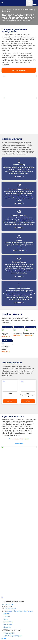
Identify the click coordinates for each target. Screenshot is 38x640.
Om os (6, 614)
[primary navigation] (34, 3)
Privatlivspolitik (9, 633)
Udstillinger (8, 624)
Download (5, 336)
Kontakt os (19, 443)
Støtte (6, 619)
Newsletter (7, 627)
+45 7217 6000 (10, 609)
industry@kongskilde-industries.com (20, 611)
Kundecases (8, 622)
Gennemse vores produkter (19, 439)
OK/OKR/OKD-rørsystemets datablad (6, 348)
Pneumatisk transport (5, 333)
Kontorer (7, 616)
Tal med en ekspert (18, 70)
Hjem (3, 9)
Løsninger (8, 9)
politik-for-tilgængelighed (12, 636)
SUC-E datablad (29, 333)
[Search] (29, 3)
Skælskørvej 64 (7, 604)
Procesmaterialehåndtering (20, 333)
